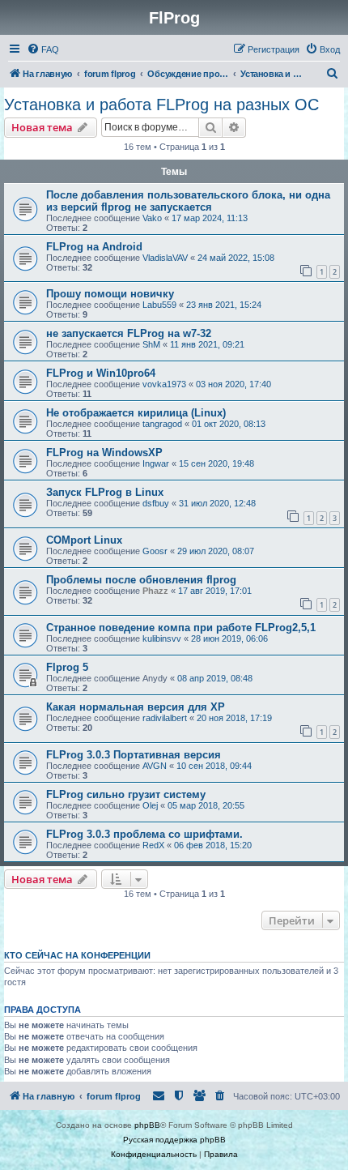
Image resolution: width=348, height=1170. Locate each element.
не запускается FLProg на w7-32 (128, 333)
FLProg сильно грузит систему (126, 794)
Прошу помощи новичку (110, 294)
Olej (150, 805)
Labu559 (159, 305)
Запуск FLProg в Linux (104, 492)
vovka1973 (164, 384)
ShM (151, 344)
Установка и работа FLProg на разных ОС (161, 104)
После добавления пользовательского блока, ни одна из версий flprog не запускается (188, 201)
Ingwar (155, 463)
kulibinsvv (161, 638)
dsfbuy (155, 503)
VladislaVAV (165, 258)
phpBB (147, 1125)
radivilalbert (164, 718)
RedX (153, 845)
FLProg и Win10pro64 (100, 373)
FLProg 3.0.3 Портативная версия (133, 755)
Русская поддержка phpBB (174, 1139)
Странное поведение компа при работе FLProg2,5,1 (181, 627)
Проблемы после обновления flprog (141, 580)
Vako (152, 218)
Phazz (155, 591)
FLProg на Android (94, 247)
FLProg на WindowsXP (104, 452)
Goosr (155, 551)
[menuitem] (43, 49)
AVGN (154, 766)
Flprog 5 (67, 667)
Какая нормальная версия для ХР (135, 707)
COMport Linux (84, 540)
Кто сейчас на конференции (77, 955)
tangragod (162, 424)
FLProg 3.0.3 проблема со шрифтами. (144, 834)
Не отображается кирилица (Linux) (136, 413)
